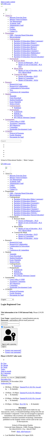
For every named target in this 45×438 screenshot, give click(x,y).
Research (8, 82)
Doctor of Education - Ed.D (28, 76)
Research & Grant (16, 84)
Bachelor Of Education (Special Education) (29, 57)
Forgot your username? (13, 352)
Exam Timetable (15, 102)
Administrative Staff (16, 25)
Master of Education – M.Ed (28, 80)
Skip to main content (8, 2)
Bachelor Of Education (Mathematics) (27, 53)
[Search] (4, 375)
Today (3, 369)
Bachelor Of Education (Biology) (25, 47)
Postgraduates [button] (14, 268)
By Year (3, 363)
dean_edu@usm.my (23, 431)
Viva (11, 90)
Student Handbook (16, 100)
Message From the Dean (18, 17)
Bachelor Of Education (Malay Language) (28, 41)
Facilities (13, 29)
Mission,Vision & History (18, 19)
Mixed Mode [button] (18, 226)
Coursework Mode (20, 74)
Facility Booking (15, 135)
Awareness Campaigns (17, 123)
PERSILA (17, 114)
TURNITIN (18, 112)
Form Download (15, 98)
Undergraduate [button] (15, 197)
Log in (4, 346)
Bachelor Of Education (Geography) (26, 45)
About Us (8, 15)
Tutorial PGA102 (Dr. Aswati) (30, 398)
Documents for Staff (17, 137)
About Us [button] (8, 174)
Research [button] (8, 240)
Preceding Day (6, 379)
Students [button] (8, 252)
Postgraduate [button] (14, 217)
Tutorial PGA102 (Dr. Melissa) (30, 393)
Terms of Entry (15, 104)
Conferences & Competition (19, 92)
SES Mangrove (15, 125)
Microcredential (15, 37)
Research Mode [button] (19, 219)
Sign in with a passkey (9, 344)
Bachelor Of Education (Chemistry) (26, 51)
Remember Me (8, 327)
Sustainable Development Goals (21, 129)
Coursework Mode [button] (20, 232)
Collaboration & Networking (19, 88)
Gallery (12, 27)
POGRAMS (18, 115)
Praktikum (17, 108)
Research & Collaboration (19, 86)
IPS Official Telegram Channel (24, 117)
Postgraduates (14, 110)
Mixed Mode (18, 68)
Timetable (13, 96)
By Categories (6, 373)
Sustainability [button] (10, 277)
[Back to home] (6, 4)
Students (8, 94)
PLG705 (23, 404)
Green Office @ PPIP (17, 121)
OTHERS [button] (8, 289)
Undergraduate (15, 39)
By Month (4, 365)
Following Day (6, 383)
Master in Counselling (26, 78)
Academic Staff (15, 23)
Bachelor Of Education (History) (25, 43)
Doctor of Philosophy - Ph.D (28, 63)
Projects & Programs (17, 133)
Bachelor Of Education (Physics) (25, 49)
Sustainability (10, 119)
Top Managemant (16, 21)
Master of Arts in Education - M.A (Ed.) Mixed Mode (30, 71)
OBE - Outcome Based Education (21, 35)
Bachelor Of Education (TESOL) (25, 55)
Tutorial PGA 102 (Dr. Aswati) (30, 387)
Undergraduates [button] (15, 264)
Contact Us (13, 31)
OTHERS (8, 131)
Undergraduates (15, 106)
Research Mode (19, 61)
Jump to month (6, 371)
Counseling (13, 127)
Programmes (9, 33)
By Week (4, 367)
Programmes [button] (9, 191)
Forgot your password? (13, 350)
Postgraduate (14, 59)
